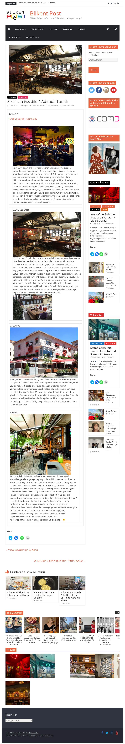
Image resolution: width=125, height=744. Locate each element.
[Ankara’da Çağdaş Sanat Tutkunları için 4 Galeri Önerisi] (96, 438)
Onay (93, 69)
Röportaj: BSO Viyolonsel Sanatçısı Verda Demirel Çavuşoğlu (50, 639)
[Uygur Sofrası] (96, 293)
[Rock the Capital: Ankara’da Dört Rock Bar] (96, 277)
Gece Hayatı (96, 207)
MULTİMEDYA (31, 37)
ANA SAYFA (19, 29)
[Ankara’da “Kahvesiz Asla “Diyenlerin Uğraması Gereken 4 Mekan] (72, 577)
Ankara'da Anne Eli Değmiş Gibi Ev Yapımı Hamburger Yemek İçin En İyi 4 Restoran (14, 640)
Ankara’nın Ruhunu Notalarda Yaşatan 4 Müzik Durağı (103, 217)
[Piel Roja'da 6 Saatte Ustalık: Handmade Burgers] (45, 577)
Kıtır (60, 105)
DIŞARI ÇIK (46, 105)
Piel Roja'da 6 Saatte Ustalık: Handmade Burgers (44, 595)
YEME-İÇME (53, 29)
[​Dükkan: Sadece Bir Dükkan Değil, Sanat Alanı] (96, 423)
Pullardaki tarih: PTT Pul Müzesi (111, 267)
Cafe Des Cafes (37, 105)
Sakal (64, 105)
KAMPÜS (82, 29)
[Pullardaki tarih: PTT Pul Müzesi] (96, 263)
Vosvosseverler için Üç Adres (21, 549)
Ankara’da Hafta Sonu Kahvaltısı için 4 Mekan (18, 593)
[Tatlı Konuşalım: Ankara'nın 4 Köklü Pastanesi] (82, 667)
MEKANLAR (67, 29)
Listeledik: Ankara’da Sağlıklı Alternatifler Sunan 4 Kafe (32, 639)
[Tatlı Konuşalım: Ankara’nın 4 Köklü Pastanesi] (96, 391)
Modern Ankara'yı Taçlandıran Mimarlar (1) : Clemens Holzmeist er (105, 640)
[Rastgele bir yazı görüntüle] (116, 29)
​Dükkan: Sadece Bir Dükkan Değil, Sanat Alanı (111, 427)
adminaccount (108, 224)
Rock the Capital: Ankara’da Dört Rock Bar (111, 281)
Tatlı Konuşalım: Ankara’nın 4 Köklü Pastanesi (36, 3)
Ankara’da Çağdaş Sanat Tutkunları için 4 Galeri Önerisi (111, 444)
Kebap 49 (54, 105)
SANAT (104, 210)
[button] (118, 612)
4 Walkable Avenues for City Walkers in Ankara (69, 638)
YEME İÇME (23, 97)
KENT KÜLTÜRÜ (108, 207)
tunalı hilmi (70, 105)
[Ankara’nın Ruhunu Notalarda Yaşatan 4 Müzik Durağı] (104, 188)
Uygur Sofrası (111, 294)
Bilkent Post (45, 13)
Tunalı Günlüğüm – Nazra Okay (23, 119)
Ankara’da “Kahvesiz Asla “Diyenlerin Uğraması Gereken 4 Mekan (71, 596)
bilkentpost (25, 105)
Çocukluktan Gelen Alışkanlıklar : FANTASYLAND (59, 560)
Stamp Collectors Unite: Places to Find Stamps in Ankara (103, 351)
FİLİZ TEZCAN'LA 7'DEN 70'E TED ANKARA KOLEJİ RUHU (87, 639)
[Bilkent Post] (9, 29)
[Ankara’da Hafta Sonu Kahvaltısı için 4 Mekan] (18, 577)
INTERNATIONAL (14, 37)
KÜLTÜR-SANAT (37, 29)
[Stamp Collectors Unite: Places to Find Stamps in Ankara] (104, 320)
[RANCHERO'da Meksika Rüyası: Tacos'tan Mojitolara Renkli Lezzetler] (17, 694)
